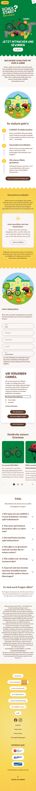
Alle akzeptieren (18, 412)
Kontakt (18, 725)
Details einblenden (11, 406)
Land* (6, 352)
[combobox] (18, 326)
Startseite (18, 676)
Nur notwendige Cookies (18, 416)
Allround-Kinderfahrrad (10, 471)
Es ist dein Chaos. (18, 695)
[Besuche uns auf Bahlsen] (18, 757)
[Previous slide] (3, 484)
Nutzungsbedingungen (18, 738)
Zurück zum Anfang (18, 779)
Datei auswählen (18, 242)
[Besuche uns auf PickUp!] (18, 764)
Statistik (11, 402)
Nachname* (8, 339)
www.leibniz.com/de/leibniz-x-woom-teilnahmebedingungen (18, 650)
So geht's (18, 50)
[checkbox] (5, 402)
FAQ (18, 713)
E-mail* (7, 346)
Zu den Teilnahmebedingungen (18, 179)
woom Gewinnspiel (18, 688)
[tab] (14, 484)
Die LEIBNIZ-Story (18, 707)
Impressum (18, 729)
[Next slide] (32, 484)
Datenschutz (18, 733)
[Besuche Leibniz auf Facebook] (15, 720)
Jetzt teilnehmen (18, 424)
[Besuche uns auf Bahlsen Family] (18, 750)
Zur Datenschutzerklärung (13, 397)
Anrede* (7, 324)
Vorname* (8, 333)
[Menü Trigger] (33, 2)
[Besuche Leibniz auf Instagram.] (20, 720)
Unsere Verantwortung (18, 701)
